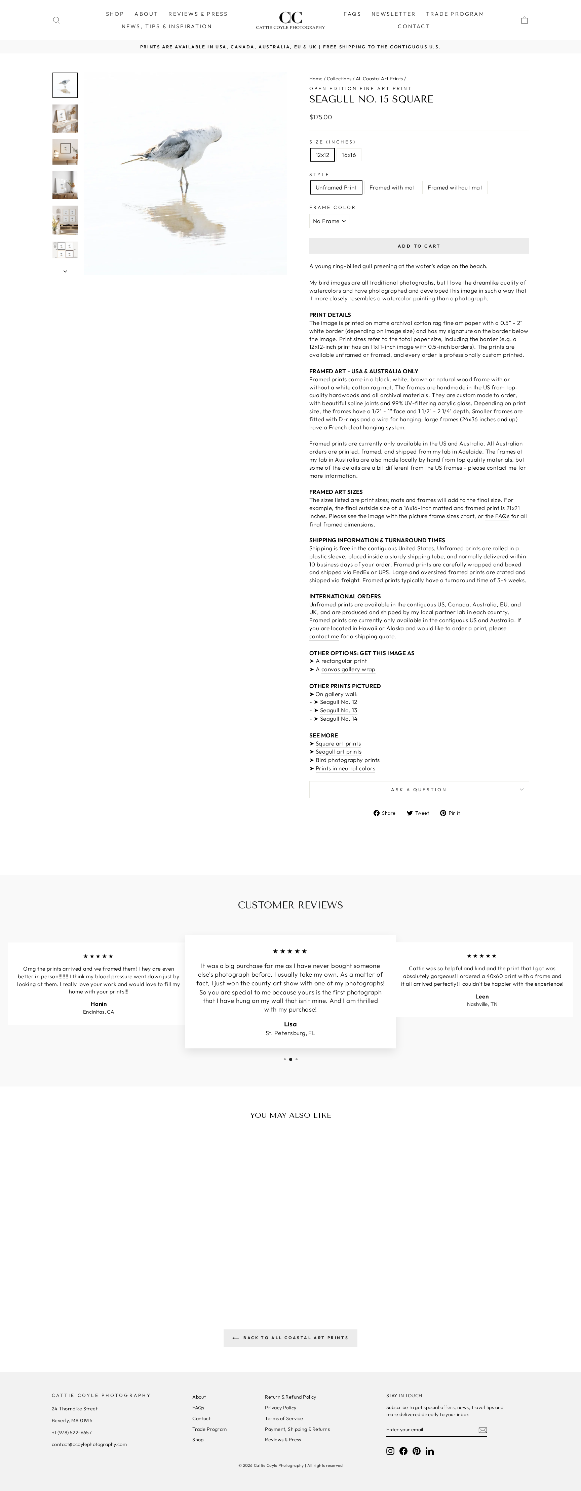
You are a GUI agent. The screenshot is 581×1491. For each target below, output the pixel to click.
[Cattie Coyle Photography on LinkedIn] (430, 1451)
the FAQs (497, 515)
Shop (198, 1440)
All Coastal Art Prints (379, 79)
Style (319, 174)
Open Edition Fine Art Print (361, 88)
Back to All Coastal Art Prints (295, 1337)
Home (316, 79)
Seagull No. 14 (339, 718)
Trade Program (209, 1429)
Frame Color (332, 207)
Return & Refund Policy (290, 1397)
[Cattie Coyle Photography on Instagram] (390, 1451)
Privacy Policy (280, 1408)
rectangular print (344, 660)
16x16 (349, 154)
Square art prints (338, 743)
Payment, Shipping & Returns (297, 1429)
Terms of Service (284, 1418)
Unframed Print (336, 187)
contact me (324, 636)
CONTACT (414, 26)
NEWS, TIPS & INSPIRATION (167, 26)
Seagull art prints (339, 751)
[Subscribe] (482, 1429)
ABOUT (146, 13)
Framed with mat (392, 187)
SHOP (115, 13)
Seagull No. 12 (338, 701)
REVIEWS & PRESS (198, 13)
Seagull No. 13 (338, 710)
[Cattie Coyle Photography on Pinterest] (417, 1451)
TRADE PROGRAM (455, 13)
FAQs (352, 13)
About (199, 1397)
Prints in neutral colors (345, 768)
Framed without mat (455, 187)
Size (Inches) (332, 142)
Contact (201, 1418)
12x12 (322, 154)
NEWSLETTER (394, 13)
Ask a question (419, 789)
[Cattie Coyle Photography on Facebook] (403, 1451)
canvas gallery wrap (348, 669)
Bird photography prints (348, 759)
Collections (339, 79)
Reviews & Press (283, 1440)
